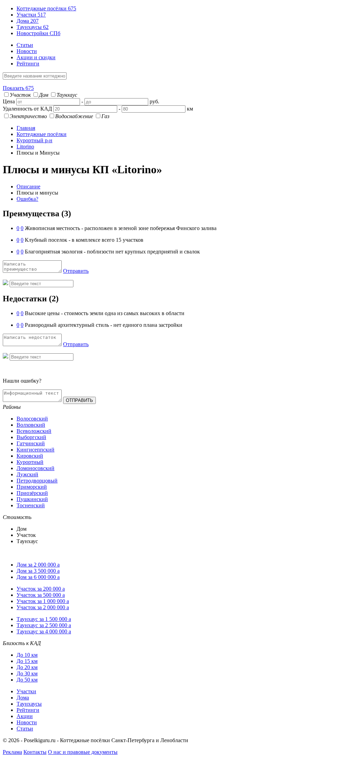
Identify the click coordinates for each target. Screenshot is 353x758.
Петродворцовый (37, 481)
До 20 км (27, 667)
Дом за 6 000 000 (38, 577)
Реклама (12, 752)
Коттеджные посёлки (46, 8)
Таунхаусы (33, 27)
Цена (9, 101)
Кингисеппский (35, 450)
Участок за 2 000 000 (43, 607)
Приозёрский (32, 493)
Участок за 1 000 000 (43, 601)
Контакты (35, 752)
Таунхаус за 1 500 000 (44, 619)
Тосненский (31, 505)
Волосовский (32, 419)
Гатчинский (31, 443)
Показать (18, 88)
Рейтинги (28, 63)
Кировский (30, 456)
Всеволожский (34, 431)
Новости (27, 51)
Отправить (76, 271)
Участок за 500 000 (41, 595)
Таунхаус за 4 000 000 (44, 631)
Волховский (31, 425)
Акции (25, 716)
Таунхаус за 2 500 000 (44, 625)
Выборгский (31, 437)
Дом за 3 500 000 (38, 571)
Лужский (27, 474)
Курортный (30, 462)
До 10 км (27, 655)
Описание (28, 186)
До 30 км (27, 673)
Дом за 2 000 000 (38, 565)
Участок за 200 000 (41, 589)
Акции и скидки (36, 57)
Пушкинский (32, 499)
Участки (31, 15)
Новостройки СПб (38, 33)
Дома (28, 21)
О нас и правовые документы (83, 752)
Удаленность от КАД (27, 109)
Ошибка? (27, 199)
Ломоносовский (35, 468)
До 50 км (27, 680)
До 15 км (27, 661)
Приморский (32, 487)
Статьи (25, 45)
